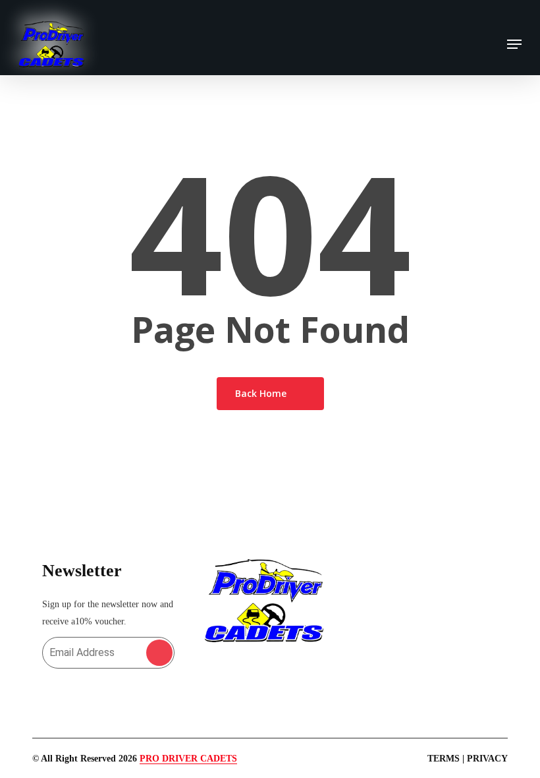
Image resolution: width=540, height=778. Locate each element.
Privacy (487, 758)
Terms (443, 758)
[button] (514, 44)
